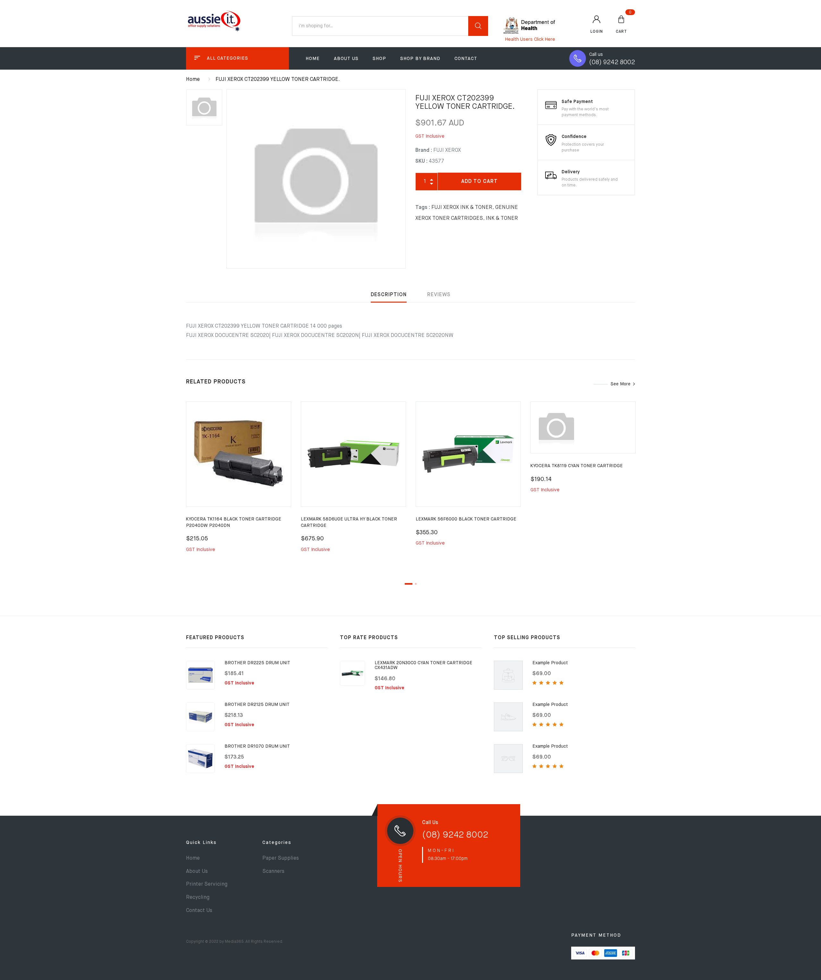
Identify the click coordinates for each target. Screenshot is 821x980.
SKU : (421, 161)
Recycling (197, 897)
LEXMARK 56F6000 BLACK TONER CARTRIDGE (466, 519)
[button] (621, 24)
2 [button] (416, 584)
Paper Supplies (280, 858)
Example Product (550, 663)
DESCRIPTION (389, 294)
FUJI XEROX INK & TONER (461, 207)
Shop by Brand (420, 58)
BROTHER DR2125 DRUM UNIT (257, 704)
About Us (346, 58)
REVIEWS (439, 294)
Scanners (273, 871)
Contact (465, 58)
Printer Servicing (206, 884)
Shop (379, 58)
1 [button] (408, 584)
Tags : (422, 207)
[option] (316, 179)
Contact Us (199, 910)
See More (621, 384)
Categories (277, 842)
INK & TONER (502, 218)
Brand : (423, 150)
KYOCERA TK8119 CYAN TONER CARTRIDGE (576, 466)
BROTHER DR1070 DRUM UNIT (257, 746)
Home (313, 58)
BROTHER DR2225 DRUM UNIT (257, 663)
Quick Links (201, 842)
